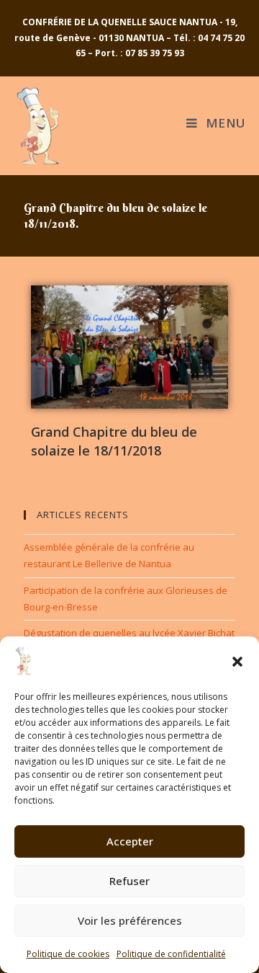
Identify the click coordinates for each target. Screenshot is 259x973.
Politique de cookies (68, 954)
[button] (237, 661)
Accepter (129, 841)
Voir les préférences (130, 920)
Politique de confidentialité (171, 954)
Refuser (129, 881)
